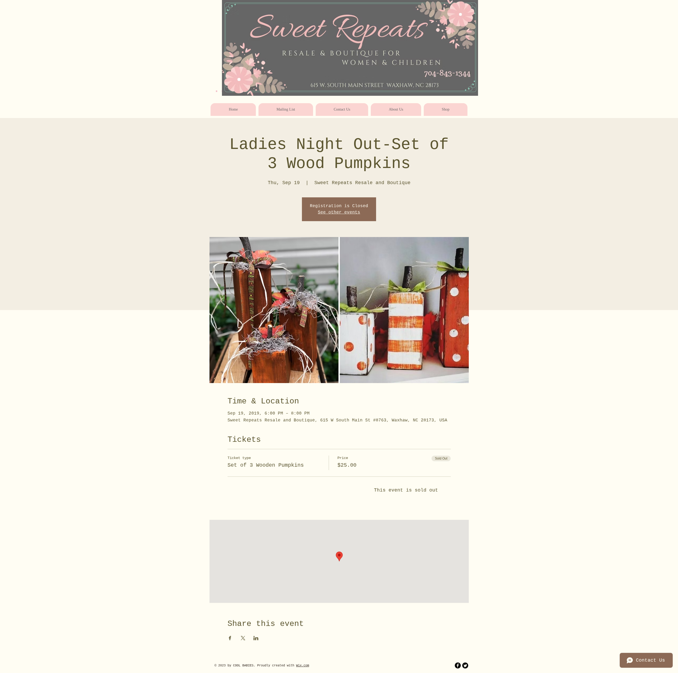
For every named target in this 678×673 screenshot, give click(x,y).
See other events (339, 212)
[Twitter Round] (465, 665)
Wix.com (302, 665)
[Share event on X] (243, 638)
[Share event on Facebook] (230, 638)
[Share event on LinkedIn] (255, 638)
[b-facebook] (458, 665)
